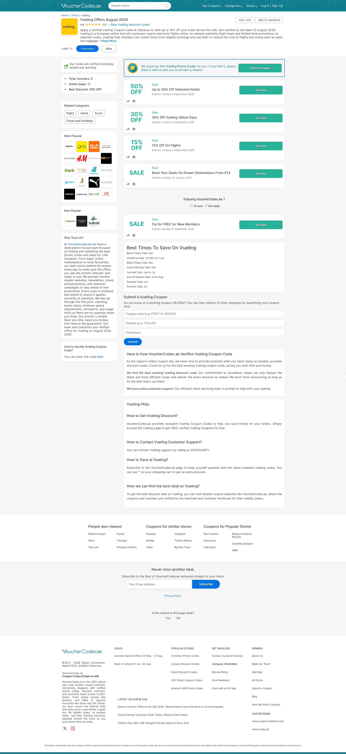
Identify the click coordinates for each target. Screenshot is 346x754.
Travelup (122, 540)
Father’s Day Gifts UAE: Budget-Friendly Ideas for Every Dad (153, 722)
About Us (257, 655)
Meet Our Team (261, 663)
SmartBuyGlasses (242, 543)
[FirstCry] (81, 170)
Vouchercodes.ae (79, 244)
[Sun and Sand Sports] (106, 158)
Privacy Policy (173, 595)
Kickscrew (210, 540)
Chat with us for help (224, 688)
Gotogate (179, 533)
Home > (65, 15)
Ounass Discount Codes (185, 663)
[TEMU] (94, 146)
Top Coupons (211, 6)
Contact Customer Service (227, 655)
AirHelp (150, 540)
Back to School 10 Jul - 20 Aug (132, 663)
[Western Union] (69, 221)
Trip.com (93, 547)
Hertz (91, 540)
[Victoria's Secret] (94, 158)
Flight (70, 113)
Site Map (257, 672)
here (100, 357)
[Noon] (81, 146)
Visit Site (245, 20)
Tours (99, 113)
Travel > (76, 15)
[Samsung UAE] (69, 194)
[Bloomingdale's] (106, 170)
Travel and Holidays (79, 121)
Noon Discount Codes (184, 672)
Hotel (84, 113)
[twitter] (65, 729)
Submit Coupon (260, 68)
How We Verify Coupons (266, 704)
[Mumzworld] (106, 182)
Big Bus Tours (182, 547)
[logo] (81, 5)
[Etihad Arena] (81, 221)
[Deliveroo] (94, 170)
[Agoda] (106, 146)
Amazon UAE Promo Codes (187, 688)
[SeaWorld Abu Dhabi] (94, 221)
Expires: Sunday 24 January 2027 (172, 177)
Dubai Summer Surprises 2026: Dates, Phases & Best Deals (152, 714)
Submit (133, 342)
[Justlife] (69, 182)
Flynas (120, 533)
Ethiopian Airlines (127, 547)
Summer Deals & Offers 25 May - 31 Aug (138, 655)
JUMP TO (67, 48)
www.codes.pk (260, 729)
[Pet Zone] (94, 194)
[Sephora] (69, 158)
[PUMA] (94, 182)
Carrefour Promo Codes (185, 655)
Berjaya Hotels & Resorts (241, 535)
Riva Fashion (211, 533)
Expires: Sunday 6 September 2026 (173, 94)
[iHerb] (69, 170)
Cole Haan (210, 547)
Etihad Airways (97, 533)
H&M (235, 550)
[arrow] (344, 377)
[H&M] (81, 158)
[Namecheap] (106, 194)
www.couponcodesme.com (268, 721)
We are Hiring (220, 672)
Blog (254, 696)
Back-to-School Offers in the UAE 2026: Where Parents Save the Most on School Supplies (170, 706)
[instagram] (73, 729)
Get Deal (261, 90)
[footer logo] (83, 651)
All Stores (257, 680)
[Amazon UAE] (69, 146)
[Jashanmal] (81, 182)
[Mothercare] (81, 194)
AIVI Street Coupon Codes (186, 680)
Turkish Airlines (183, 540)
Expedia (151, 533)
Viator (149, 547)
